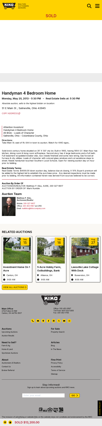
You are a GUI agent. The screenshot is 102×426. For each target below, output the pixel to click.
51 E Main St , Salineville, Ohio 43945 (24, 108)
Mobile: (20, 203)
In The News (56, 349)
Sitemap (54, 374)
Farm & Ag (6, 345)
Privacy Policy (57, 363)
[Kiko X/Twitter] (59, 321)
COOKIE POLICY (100, 408)
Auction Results (8, 336)
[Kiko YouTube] (64, 321)
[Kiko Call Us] (33, 321)
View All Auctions (13, 287)
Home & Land (7, 349)
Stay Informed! (51, 384)
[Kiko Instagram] (69, 321)
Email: (19, 208)
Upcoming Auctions (10, 332)
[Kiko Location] (43, 321)
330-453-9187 (28, 206)
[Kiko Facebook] (48, 321)
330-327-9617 (29, 203)
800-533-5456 (68, 311)
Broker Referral (8, 370)
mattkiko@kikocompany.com (33, 208)
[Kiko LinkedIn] (53, 321)
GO (74, 395)
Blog (53, 345)
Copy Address (10, 113)
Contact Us (6, 366)
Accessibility (56, 366)
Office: (19, 206)
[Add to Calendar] (10, 422)
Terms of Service (58, 370)
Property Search (58, 332)
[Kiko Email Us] (38, 321)
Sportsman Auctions (10, 353)
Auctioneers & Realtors (11, 363)
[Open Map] (5, 422)
